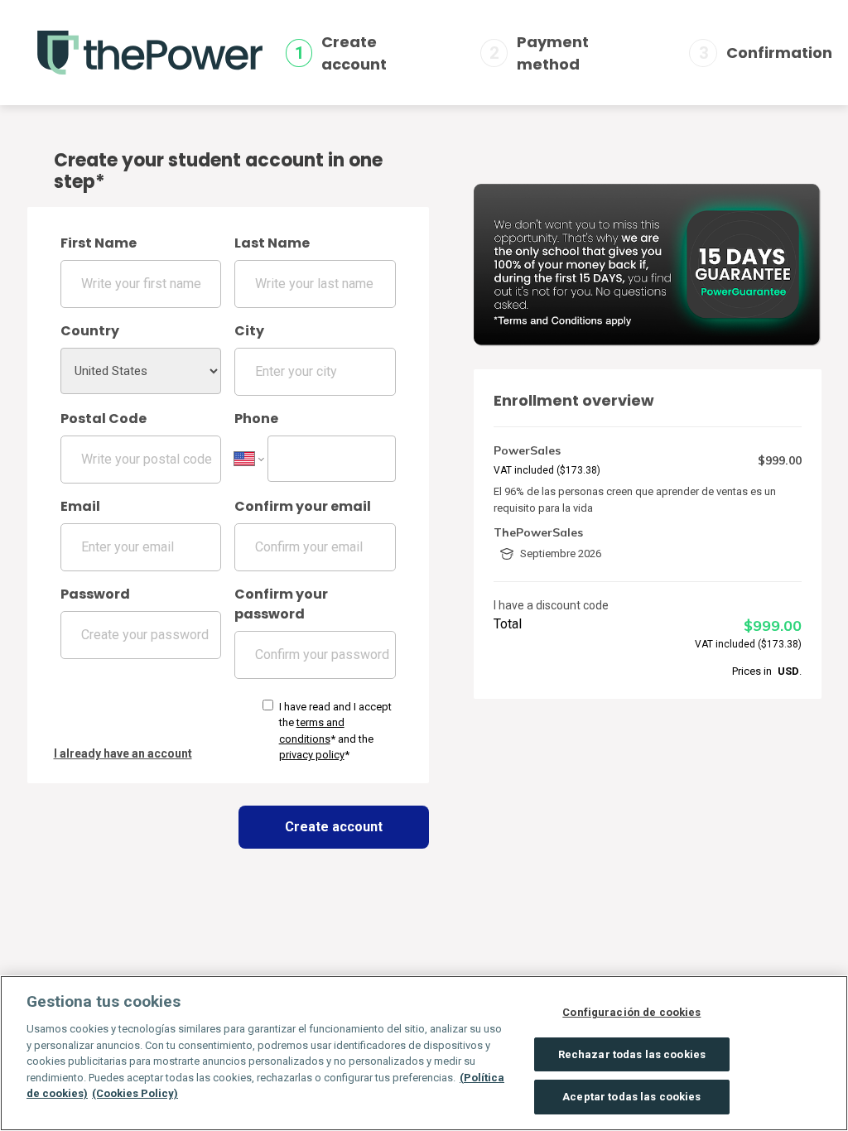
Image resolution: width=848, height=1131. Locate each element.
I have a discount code (551, 605)
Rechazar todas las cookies (632, 1054)
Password (95, 594)
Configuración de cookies (631, 1012)
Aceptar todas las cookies (631, 1096)
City (249, 330)
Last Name (272, 243)
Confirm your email (302, 506)
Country (89, 330)
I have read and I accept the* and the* (335, 731)
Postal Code (103, 418)
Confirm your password (281, 604)
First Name (98, 243)
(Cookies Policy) (135, 1093)
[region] (424, 1053)
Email (80, 506)
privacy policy (311, 754)
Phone (256, 418)
